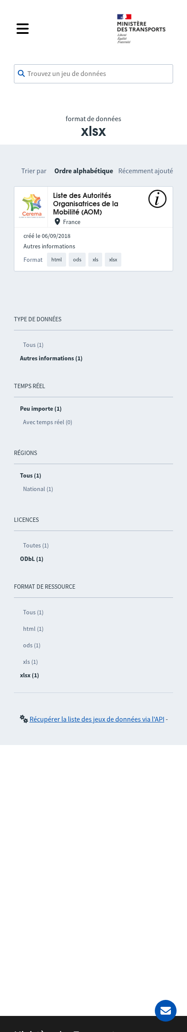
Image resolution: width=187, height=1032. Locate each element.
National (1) (38, 489)
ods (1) (31, 645)
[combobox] (93, 73)
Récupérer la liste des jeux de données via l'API (97, 719)
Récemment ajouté (145, 170)
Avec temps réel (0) (47, 422)
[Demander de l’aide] (166, 1011)
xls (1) (30, 662)
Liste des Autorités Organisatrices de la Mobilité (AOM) (85, 204)
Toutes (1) (36, 545)
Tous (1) (33, 345)
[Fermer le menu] (59, 29)
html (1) (33, 629)
